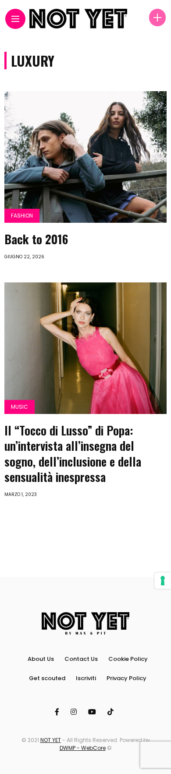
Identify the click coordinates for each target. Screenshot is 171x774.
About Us (41, 659)
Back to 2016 (36, 239)
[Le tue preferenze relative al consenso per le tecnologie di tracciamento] (162, 580)
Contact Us (81, 659)
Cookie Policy (128, 659)
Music (19, 406)
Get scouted (47, 678)
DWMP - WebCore (83, 748)
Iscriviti (86, 678)
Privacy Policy (126, 678)
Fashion (22, 215)
